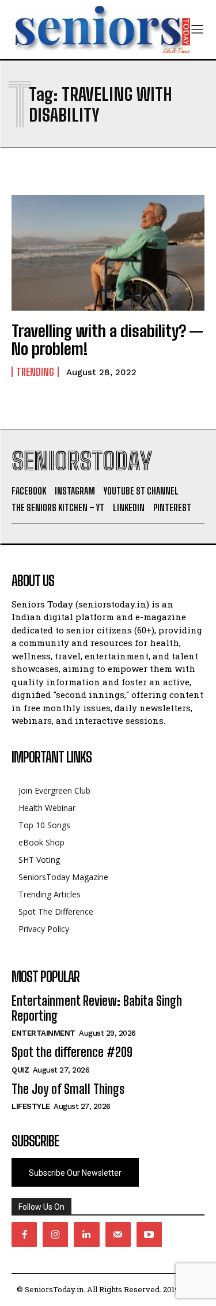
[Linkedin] (86, 1234)
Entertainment (43, 1033)
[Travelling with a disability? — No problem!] (108, 253)
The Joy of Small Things (68, 1089)
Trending (35, 372)
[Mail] (118, 1234)
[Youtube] (149, 1234)
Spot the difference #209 (72, 1052)
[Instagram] (55, 1234)
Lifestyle (31, 1106)
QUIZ (20, 1070)
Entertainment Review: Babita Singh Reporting (97, 1008)
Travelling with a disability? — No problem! (107, 339)
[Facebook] (24, 1234)
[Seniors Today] (101, 29)
